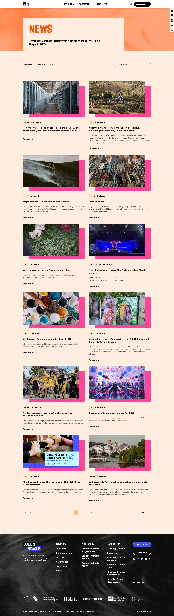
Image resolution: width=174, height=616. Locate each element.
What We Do (84, 4)
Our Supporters (64, 553)
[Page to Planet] (120, 173)
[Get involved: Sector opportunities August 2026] (54, 310)
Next (143, 512)
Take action (102, 4)
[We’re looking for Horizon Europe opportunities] (54, 242)
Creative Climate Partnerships (116, 573)
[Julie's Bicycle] (26, 4)
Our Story (61, 557)
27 (97, 512)
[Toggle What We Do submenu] (91, 4)
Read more (28, 139)
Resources (112, 553)
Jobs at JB (61, 566)
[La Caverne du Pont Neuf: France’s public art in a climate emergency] (120, 453)
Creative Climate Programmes (90, 550)
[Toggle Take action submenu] (109, 4)
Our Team (61, 548)
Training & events (116, 548)
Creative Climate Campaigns (116, 580)
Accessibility (80, 611)
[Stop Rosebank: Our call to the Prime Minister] (54, 173)
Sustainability (91, 611)
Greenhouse (141, 611)
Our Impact (62, 561)
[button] (131, 4)
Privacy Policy (69, 611)
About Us (68, 4)
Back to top (138, 582)
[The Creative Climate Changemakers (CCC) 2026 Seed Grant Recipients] (54, 453)
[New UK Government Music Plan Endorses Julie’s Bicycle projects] (120, 242)
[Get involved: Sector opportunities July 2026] (120, 384)
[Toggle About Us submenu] (73, 4)
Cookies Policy (57, 611)
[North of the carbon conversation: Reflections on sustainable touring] (54, 384)
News (59, 570)
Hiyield (148, 611)
